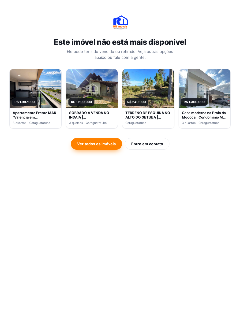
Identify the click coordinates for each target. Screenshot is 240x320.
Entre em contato (147, 143)
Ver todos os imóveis (96, 143)
